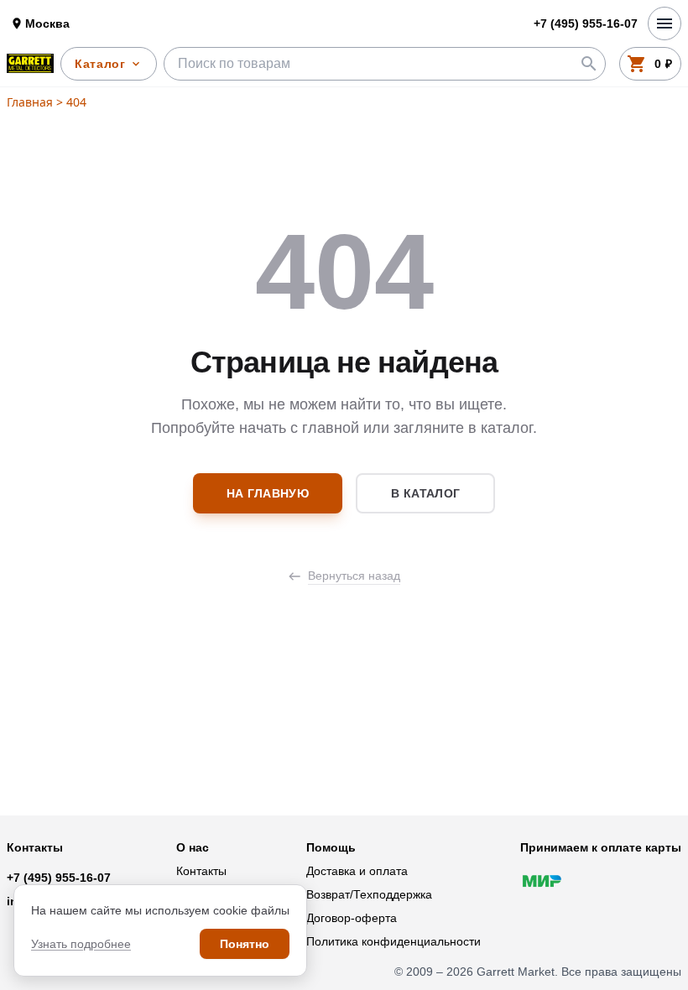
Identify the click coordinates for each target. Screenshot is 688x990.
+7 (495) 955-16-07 (59, 877)
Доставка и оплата (357, 871)
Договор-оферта (351, 918)
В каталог (425, 493)
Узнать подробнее (81, 944)
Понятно (244, 944)
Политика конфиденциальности (393, 941)
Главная (30, 102)
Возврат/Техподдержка (369, 894)
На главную (268, 493)
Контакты (201, 871)
